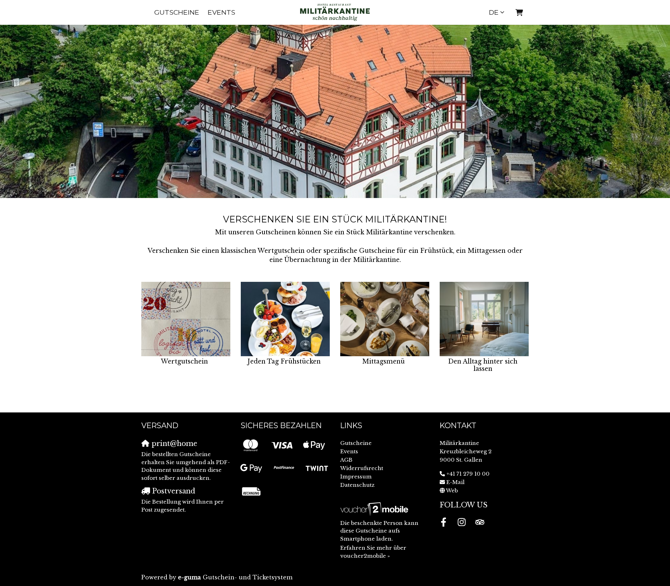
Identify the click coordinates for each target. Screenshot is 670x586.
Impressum (356, 476)
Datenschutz (357, 485)
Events (221, 12)
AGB (346, 459)
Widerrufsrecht (361, 468)
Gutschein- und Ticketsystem (235, 577)
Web (452, 490)
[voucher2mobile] (375, 509)
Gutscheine (176, 12)
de (494, 12)
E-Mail (455, 482)
